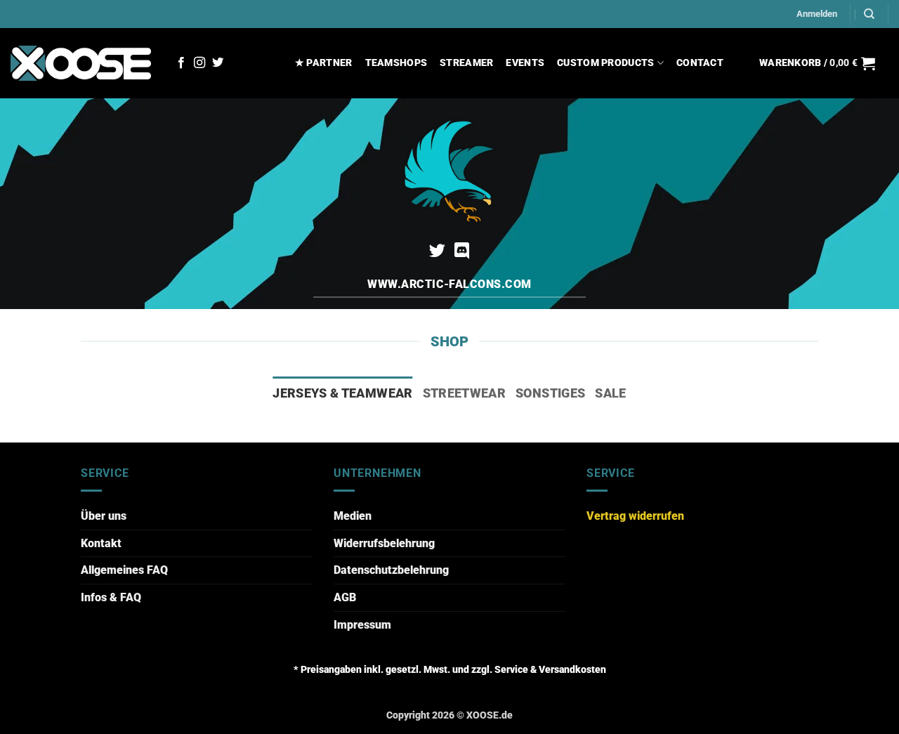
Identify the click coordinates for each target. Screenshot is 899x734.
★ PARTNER (324, 63)
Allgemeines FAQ (124, 570)
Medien (353, 516)
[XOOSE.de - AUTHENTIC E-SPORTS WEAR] (81, 63)
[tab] (342, 393)
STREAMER (466, 63)
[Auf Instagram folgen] (199, 63)
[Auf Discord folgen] (462, 252)
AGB (345, 597)
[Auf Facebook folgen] (181, 63)
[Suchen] (869, 14)
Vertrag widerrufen (635, 516)
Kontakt (101, 543)
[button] (816, 14)
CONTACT (699, 63)
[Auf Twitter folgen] (217, 63)
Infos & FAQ (111, 597)
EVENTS (525, 63)
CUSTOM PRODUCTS (605, 63)
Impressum (362, 624)
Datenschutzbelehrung (391, 570)
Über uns (103, 516)
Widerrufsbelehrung (384, 543)
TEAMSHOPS (396, 63)
